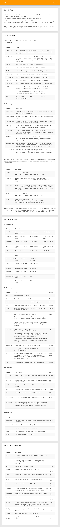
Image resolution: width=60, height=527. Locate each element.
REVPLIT (7, 2)
